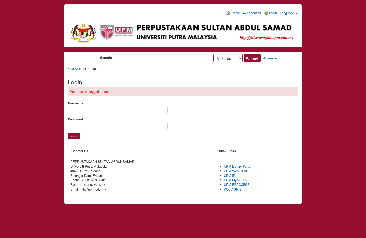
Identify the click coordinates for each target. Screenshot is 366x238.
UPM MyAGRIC (235, 180)
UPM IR (229, 175)
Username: (76, 103)
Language (287, 12)
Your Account (77, 68)
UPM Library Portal (237, 166)
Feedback (253, 12)
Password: (76, 119)
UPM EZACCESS (237, 184)
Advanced (270, 58)
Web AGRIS (233, 189)
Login (272, 12)
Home (235, 12)
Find (254, 58)
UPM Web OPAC (236, 170)
